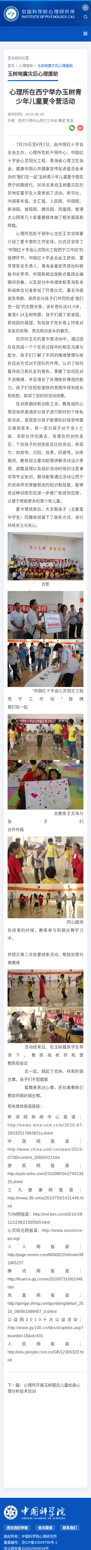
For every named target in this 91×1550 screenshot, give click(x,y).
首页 (11, 66)
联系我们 (70, 1528)
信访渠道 (45, 1528)
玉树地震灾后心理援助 (55, 66)
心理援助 (26, 66)
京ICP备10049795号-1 (39, 1542)
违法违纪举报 (17, 1528)
